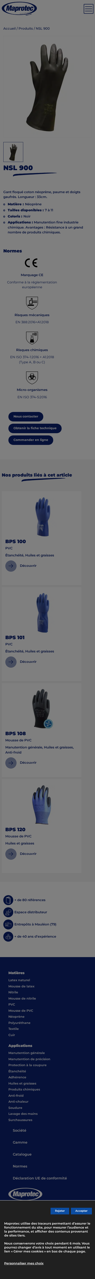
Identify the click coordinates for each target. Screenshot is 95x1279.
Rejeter (60, 1211)
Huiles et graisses (22, 1083)
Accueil (9, 28)
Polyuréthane (19, 1023)
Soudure (15, 1108)
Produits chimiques (24, 1089)
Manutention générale (26, 1053)
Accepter (81, 1211)
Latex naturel (19, 980)
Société (19, 1130)
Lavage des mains (23, 1114)
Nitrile (13, 992)
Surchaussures (20, 1120)
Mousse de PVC (20, 1010)
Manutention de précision (29, 1059)
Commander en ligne (30, 440)
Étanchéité (17, 1071)
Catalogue (22, 1154)
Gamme (20, 1142)
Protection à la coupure (27, 1065)
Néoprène (16, 1016)
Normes (20, 1166)
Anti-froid (16, 1095)
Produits (26, 28)
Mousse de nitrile (22, 998)
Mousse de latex (21, 986)
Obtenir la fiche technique (35, 428)
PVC (11, 1004)
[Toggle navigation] (88, 9)
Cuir (11, 1035)
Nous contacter (25, 416)
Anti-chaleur (18, 1101)
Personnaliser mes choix (24, 1264)
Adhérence (17, 1077)
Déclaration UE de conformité (40, 1178)
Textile (13, 1029)
